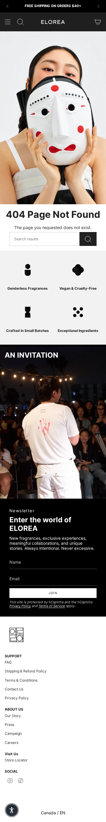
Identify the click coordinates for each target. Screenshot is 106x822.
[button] (12, 810)
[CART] (98, 22)
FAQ (8, 662)
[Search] (88, 239)
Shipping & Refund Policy (26, 671)
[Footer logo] (16, 635)
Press (9, 724)
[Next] (98, 6)
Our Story (13, 716)
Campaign (13, 733)
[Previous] (7, 6)
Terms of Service (52, 606)
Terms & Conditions (21, 680)
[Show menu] (8, 22)
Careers (11, 742)
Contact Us (14, 689)
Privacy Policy (20, 606)
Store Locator (16, 760)
